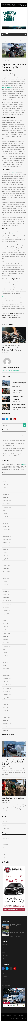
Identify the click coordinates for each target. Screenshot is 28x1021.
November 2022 (7, 604)
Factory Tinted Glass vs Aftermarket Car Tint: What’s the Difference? (18, 398)
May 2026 (5, 487)
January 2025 (6, 533)
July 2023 (5, 581)
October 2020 (6, 675)
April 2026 (5, 491)
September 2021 (7, 646)
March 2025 (6, 526)
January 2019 (6, 720)
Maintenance (6, 851)
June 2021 (5, 655)
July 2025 (5, 513)
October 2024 (6, 542)
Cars (4, 841)
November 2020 (7, 672)
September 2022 (7, 610)
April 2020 (5, 681)
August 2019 (6, 698)
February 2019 (6, 717)
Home (19, 4)
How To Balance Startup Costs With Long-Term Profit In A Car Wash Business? (19, 382)
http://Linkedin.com (23, 5)
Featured (5, 847)
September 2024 (7, 546)
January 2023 (6, 597)
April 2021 (5, 662)
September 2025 (7, 507)
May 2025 (5, 520)
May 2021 (5, 659)
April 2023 (5, 588)
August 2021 (6, 649)
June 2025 (5, 516)
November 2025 (7, 500)
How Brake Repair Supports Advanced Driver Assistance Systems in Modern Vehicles (11, 348)
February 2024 (6, 565)
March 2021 (6, 665)
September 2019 (7, 694)
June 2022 (5, 620)
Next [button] (25, 340)
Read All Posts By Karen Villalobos (11, 370)
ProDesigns (23, 1018)
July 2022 (5, 617)
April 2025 (5, 523)
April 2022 (5, 626)
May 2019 (5, 707)
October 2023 (6, 571)
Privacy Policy (12, 5)
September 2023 (7, 575)
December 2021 (7, 639)
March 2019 (6, 714)
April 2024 (5, 562)
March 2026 (6, 494)
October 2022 (6, 607)
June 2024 (5, 555)
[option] (14, 340)
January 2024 (6, 568)
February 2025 (6, 529)
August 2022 (6, 613)
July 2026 (5, 481)
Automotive (13, 61)
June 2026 (5, 484)
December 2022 (7, 601)
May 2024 (5, 559)
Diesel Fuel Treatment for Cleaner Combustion (14, 440)
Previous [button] (2, 340)
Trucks (4, 857)
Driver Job (5, 844)
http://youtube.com (25, 5)
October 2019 (6, 691)
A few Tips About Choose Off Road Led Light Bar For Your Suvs (17, 932)
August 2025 (6, 510)
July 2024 (5, 552)
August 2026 (6, 478)
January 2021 (6, 668)
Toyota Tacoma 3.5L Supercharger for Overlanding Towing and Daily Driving (12, 454)
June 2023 (5, 584)
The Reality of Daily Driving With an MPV (11, 317)
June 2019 (5, 704)
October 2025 (6, 504)
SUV (4, 854)
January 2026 (6, 497)
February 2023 (6, 594)
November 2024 (7, 539)
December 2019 (7, 685)
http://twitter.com (21, 5)
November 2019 (7, 688)
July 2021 (5, 652)
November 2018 (7, 727)
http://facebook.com (3, 419)
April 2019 (5, 710)
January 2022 (6, 636)
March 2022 (6, 630)
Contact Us (5, 5)
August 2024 (6, 549)
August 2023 (6, 578)
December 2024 (7, 536)
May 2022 (5, 623)
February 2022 (6, 633)
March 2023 (6, 591)
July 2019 (5, 701)
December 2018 (7, 723)
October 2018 (6, 730)
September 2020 (7, 678)
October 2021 (6, 643)
